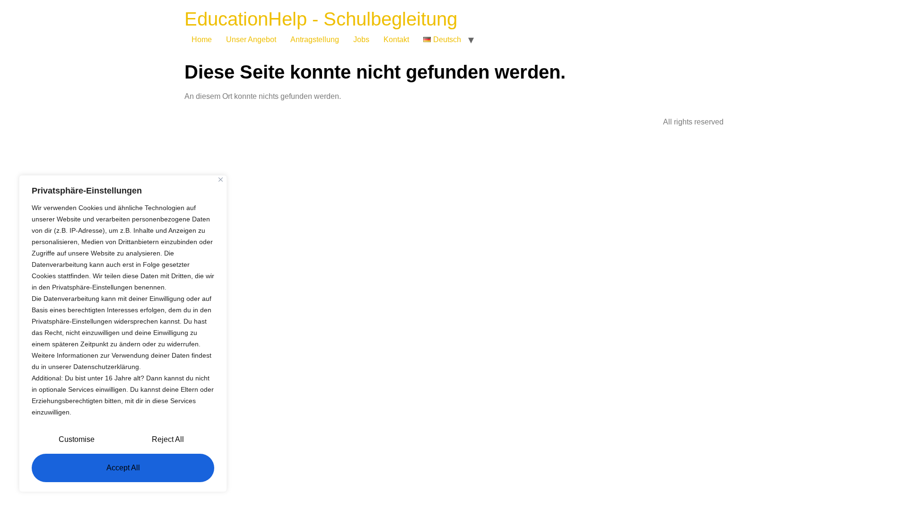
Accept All (123, 468)
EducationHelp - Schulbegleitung (320, 19)
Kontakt (396, 39)
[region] (123, 333)
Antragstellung (314, 39)
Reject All (168, 439)
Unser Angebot (251, 39)
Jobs (361, 39)
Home (202, 39)
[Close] (220, 179)
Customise (77, 439)
